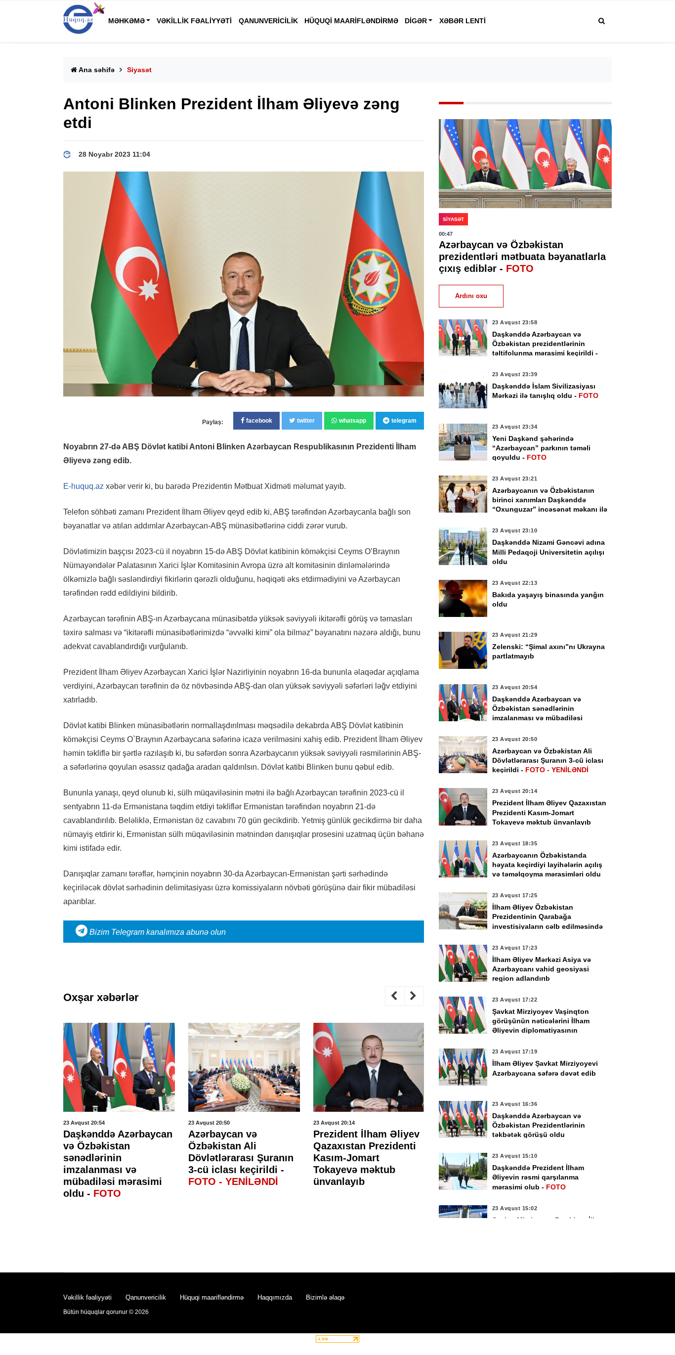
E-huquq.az (83, 486)
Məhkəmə (126, 21)
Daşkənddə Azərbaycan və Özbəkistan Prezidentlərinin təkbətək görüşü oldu (538, 1125)
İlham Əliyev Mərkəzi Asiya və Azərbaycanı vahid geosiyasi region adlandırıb (541, 969)
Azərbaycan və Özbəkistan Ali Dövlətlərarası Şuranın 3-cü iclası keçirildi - (241, 1158)
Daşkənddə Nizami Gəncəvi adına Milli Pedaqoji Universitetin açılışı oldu (548, 551)
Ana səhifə (96, 70)
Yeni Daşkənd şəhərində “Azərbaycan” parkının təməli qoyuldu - (541, 448)
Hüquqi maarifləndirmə (351, 21)
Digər (416, 21)
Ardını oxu (471, 296)
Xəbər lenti (462, 21)
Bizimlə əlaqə (325, 1297)
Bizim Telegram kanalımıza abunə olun (156, 932)
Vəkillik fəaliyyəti (194, 21)
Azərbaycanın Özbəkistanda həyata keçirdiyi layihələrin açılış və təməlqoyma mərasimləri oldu (547, 864)
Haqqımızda (274, 1297)
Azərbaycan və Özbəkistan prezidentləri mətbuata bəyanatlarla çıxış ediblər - (522, 256)
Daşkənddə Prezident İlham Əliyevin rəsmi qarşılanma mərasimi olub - (538, 1177)
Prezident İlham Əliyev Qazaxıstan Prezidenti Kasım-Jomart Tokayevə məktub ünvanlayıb (366, 1158)
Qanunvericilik (268, 21)
